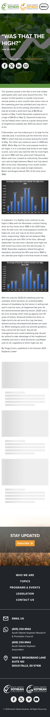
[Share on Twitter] (12, 66)
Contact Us (25, 600)
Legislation (25, 594)
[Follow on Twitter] (21, 699)
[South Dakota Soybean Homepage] (20, 6)
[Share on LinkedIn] (19, 66)
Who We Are (25, 575)
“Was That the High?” (34, 58)
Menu (44, 6)
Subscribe (23, 543)
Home (4, 58)
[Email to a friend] (26, 66)
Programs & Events (25, 587)
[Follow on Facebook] (14, 699)
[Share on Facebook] (5, 66)
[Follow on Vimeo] (29, 699)
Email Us (18, 618)
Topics (25, 581)
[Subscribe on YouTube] (36, 699)
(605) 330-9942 (21, 629)
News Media (15, 58)
